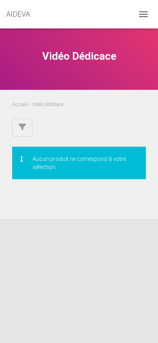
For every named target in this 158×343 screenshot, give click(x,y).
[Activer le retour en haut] (142, 327)
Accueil (20, 104)
